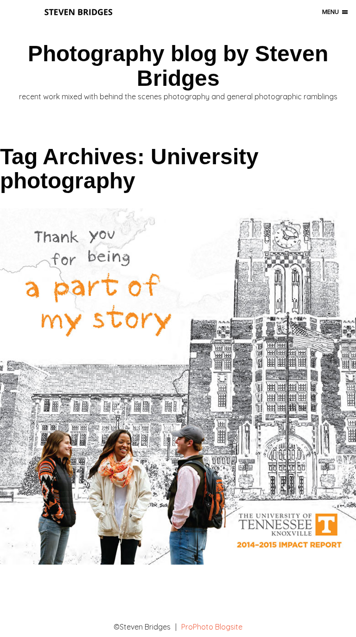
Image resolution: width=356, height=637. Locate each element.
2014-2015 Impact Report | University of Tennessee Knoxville (176, 367)
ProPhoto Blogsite (211, 626)
